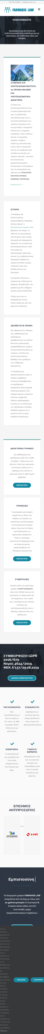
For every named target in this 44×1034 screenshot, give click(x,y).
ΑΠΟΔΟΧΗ (21, 980)
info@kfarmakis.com (29, 2)
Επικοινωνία (16, 184)
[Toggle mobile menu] (39, 9)
